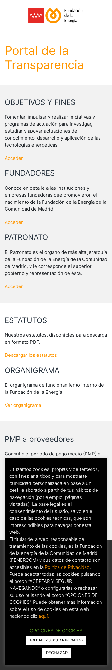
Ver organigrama (23, 405)
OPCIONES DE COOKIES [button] (56, 631)
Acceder (14, 158)
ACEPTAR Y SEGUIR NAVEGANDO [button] (56, 640)
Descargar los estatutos (31, 355)
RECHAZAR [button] (57, 652)
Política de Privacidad (67, 567)
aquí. (44, 616)
